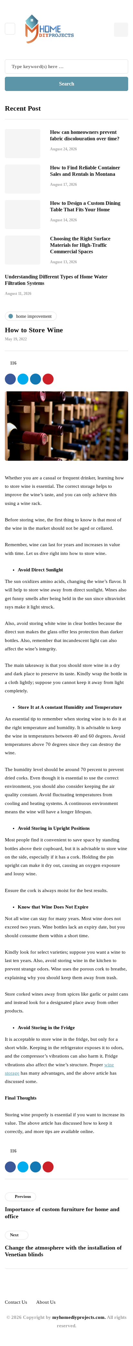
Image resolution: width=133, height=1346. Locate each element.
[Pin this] (48, 379)
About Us (46, 1302)
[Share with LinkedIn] (35, 379)
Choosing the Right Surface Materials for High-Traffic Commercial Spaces (80, 245)
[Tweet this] (22, 379)
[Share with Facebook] (10, 379)
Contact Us (16, 1302)
